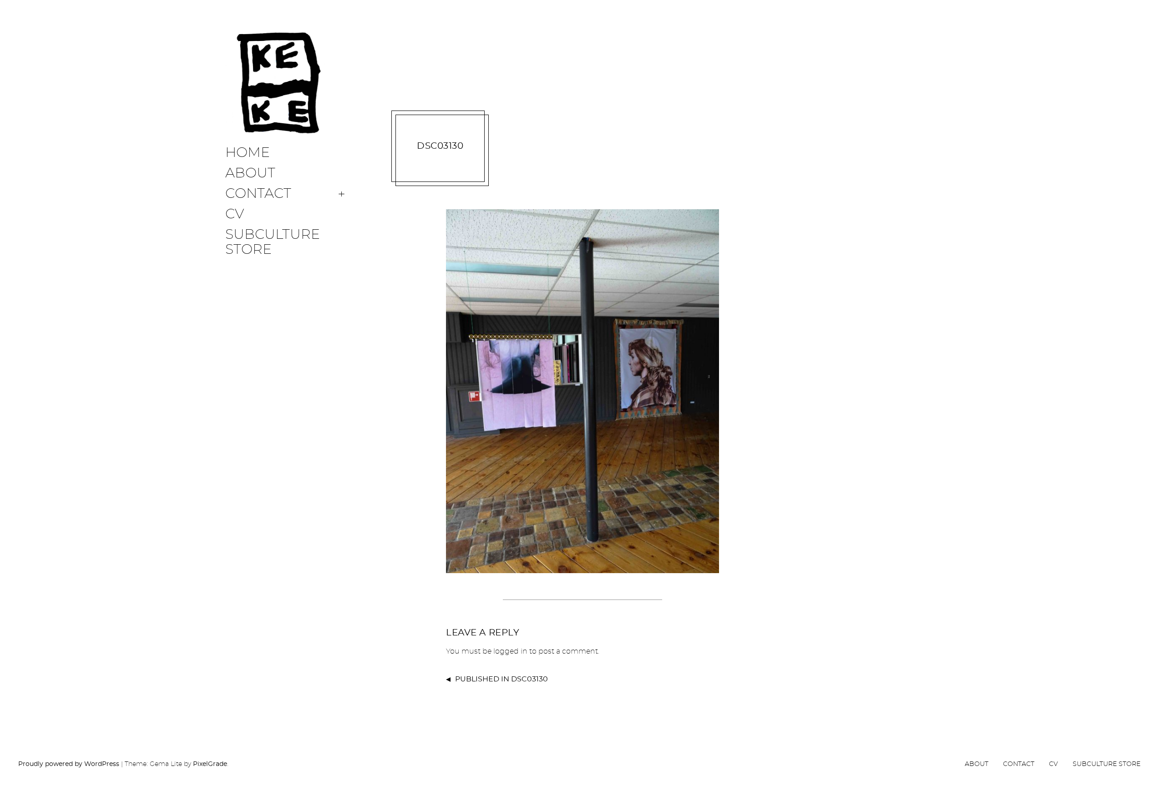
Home (247, 153)
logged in (510, 651)
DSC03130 (440, 146)
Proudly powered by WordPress (68, 764)
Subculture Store (272, 242)
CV (234, 214)
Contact (258, 194)
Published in (501, 679)
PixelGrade (210, 764)
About (250, 173)
